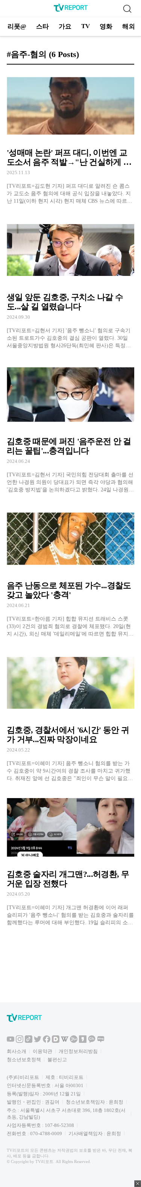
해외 (128, 26)
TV (85, 26)
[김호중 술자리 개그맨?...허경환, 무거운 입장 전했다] (70, 859)
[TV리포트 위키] (64, 1041)
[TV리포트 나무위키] (73, 1041)
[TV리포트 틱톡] (28, 1041)
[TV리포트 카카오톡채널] (92, 1041)
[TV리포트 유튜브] (10, 1041)
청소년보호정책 (24, 1059)
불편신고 (57, 1059)
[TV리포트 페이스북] (46, 1041)
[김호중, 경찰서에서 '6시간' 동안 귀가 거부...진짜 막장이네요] (70, 715)
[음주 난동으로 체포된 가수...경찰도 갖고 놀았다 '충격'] (70, 570)
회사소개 (16, 1051)
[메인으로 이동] (71, 10)
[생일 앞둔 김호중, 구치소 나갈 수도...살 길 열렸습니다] (70, 282)
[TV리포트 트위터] (37, 1041)
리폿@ (17, 26)
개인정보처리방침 (78, 1051)
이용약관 (42, 1051)
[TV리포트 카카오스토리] (82, 1041)
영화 (106, 26)
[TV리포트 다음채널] (55, 1041)
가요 (65, 26)
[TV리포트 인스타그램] (19, 1041)
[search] (127, 8)
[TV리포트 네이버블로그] (101, 1041)
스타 (42, 26)
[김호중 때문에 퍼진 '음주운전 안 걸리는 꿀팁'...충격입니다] (70, 426)
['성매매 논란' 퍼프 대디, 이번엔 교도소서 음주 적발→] (70, 138)
